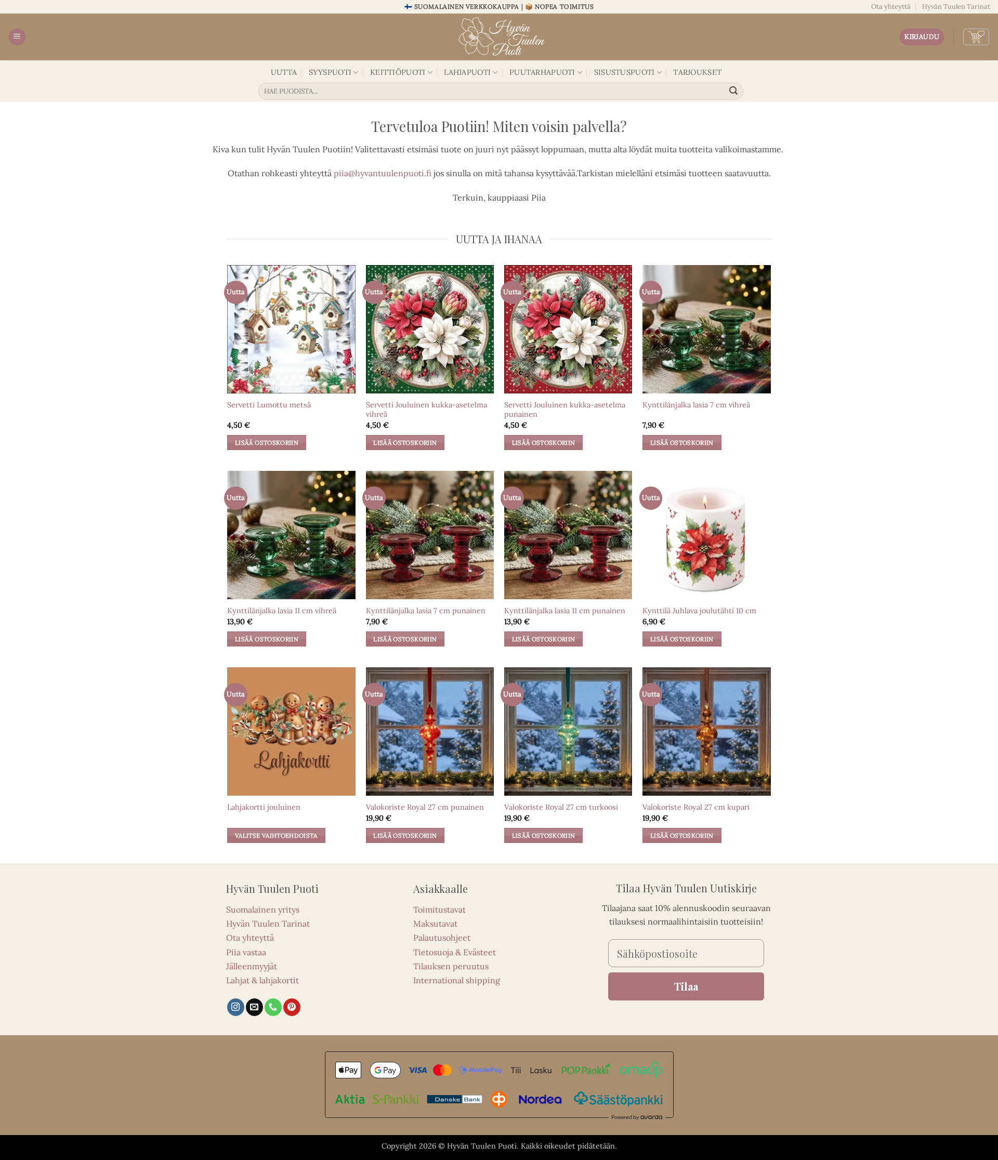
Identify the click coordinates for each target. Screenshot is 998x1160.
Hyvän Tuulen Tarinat (956, 6)
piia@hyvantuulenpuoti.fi (382, 173)
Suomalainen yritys (262, 909)
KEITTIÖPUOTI (397, 72)
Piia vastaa (246, 952)
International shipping (456, 980)
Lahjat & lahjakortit (262, 980)
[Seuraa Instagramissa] (235, 1007)
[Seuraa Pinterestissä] (291, 1007)
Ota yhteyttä (891, 6)
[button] (17, 37)
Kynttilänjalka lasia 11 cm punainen (564, 610)
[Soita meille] (273, 1007)
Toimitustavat (439, 909)
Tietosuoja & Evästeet (454, 952)
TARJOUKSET (697, 72)
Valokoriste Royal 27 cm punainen (425, 807)
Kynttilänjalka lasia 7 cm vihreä (696, 405)
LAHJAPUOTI (467, 72)
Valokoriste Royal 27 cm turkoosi (561, 807)
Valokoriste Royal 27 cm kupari (696, 807)
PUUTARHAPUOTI (542, 72)
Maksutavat (435, 923)
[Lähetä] (734, 91)
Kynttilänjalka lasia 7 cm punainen (425, 610)
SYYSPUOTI (330, 72)
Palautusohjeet (441, 937)
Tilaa (686, 986)
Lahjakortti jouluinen (263, 807)
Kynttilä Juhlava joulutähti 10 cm (699, 610)
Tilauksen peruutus (451, 966)
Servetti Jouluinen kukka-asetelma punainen (564, 409)
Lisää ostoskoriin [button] (266, 442)
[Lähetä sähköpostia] (254, 1007)
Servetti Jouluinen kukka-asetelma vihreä (426, 409)
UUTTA (284, 72)
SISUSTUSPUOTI (624, 72)
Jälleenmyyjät (251, 966)
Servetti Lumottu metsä (269, 405)
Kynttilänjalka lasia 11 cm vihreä (281, 610)
